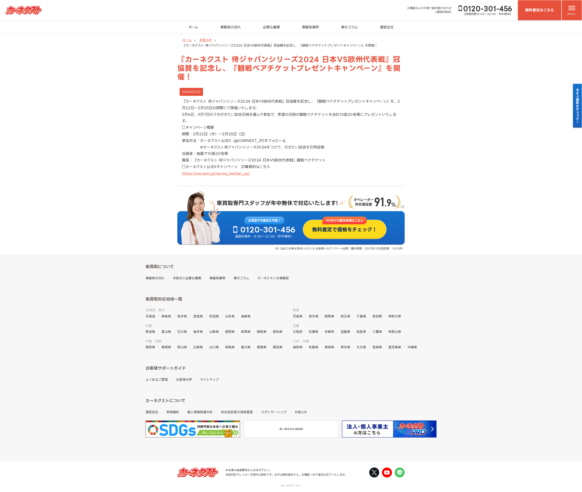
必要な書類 (271, 27)
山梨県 (214, 331)
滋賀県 (345, 331)
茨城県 (297, 316)
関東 (296, 310)
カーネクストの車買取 (273, 278)
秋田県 (214, 316)
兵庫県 (313, 331)
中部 (149, 325)
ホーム (193, 27)
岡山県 (182, 347)
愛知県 (277, 331)
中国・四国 (153, 341)
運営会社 (387, 27)
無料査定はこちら (539, 10)
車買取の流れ (230, 27)
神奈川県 (394, 316)
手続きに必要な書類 (187, 278)
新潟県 (150, 331)
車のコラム (349, 27)
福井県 (198, 331)
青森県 (166, 316)
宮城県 (198, 316)
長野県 (230, 331)
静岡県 (261, 331)
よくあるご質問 (157, 379)
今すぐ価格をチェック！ (577, 105)
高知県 (277, 347)
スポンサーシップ (273, 412)
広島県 (198, 347)
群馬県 (329, 316)
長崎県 (329, 347)
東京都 (377, 316)
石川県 (182, 331)
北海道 (150, 316)
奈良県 (361, 331)
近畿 (296, 325)
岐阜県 (246, 331)
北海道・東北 (155, 310)
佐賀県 (313, 347)
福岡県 (297, 347)
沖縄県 (412, 347)
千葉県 (361, 316)
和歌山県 (394, 331)
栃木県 (313, 316)
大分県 (361, 347)
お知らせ (205, 40)
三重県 (377, 331)
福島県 (246, 316)
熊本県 (345, 347)
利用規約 (172, 412)
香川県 (246, 347)
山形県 (230, 316)
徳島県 (230, 347)
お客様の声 (184, 379)
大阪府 (297, 331)
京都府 (329, 331)
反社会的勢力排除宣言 (237, 412)
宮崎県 (377, 347)
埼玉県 (345, 316)
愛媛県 (261, 347)
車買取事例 (310, 27)
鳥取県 (150, 347)
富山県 (166, 331)
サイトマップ (209, 379)
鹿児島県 (394, 347)
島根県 (166, 347)
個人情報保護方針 (200, 412)
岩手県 (182, 316)
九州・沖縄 (301, 341)
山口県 (214, 347)
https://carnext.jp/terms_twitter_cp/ (216, 173)
